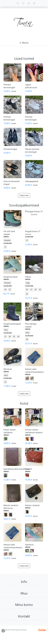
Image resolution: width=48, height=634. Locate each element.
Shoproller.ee (42, 630)
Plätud (28, 277)
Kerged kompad (10, 277)
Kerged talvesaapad (12, 323)
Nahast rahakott (32, 505)
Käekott (28, 469)
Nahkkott (29, 544)
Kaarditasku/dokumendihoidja (16, 469)
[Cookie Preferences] (3, 631)
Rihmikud (7, 369)
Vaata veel (24, 195)
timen (5, 630)
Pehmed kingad (10, 149)
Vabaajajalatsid (31, 181)
